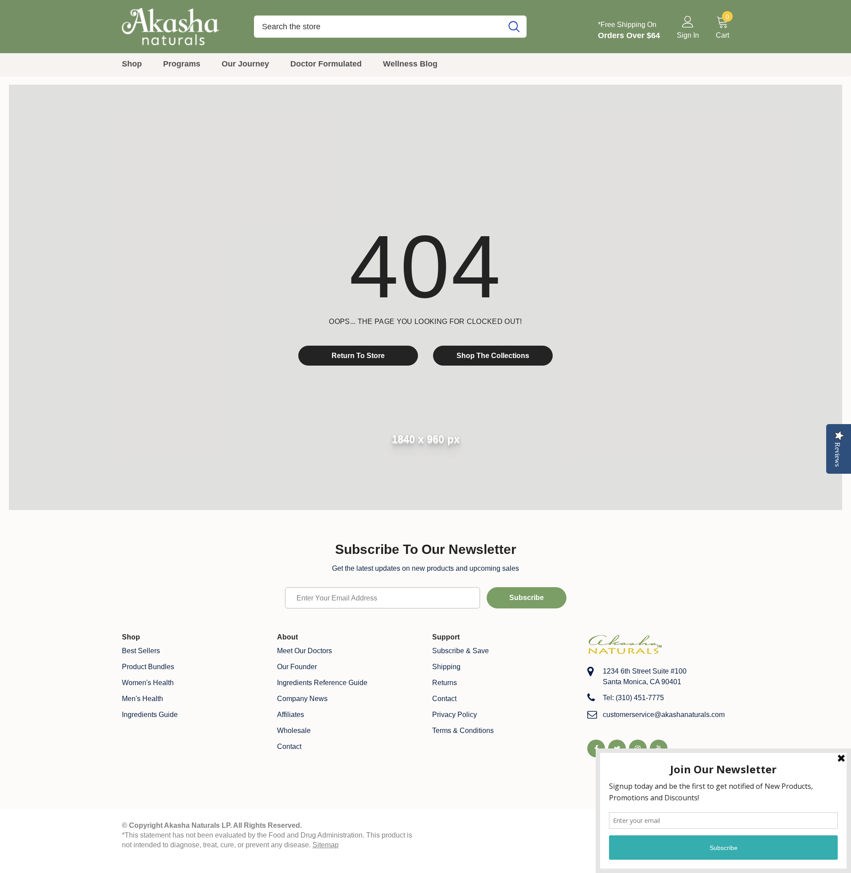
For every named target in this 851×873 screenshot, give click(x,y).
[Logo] (181, 26)
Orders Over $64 (629, 35)
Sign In (688, 35)
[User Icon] (688, 21)
